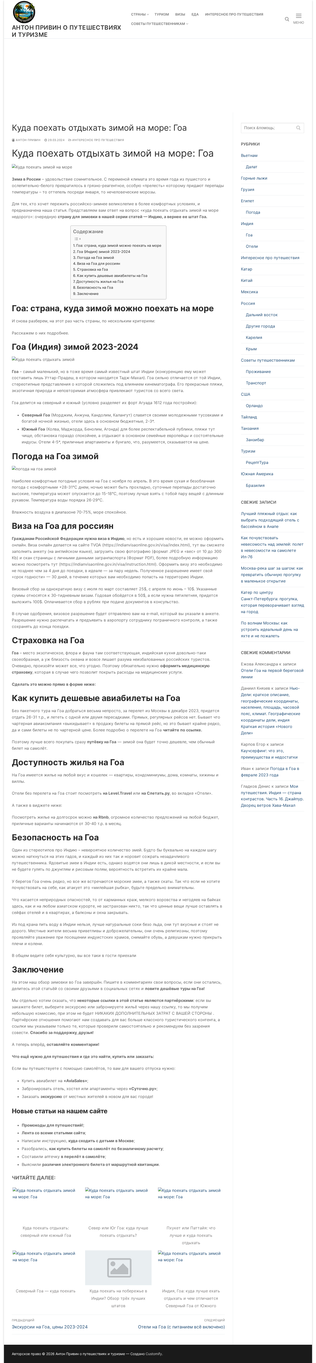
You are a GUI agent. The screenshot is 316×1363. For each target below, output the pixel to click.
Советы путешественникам (268, 360)
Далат (251, 166)
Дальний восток (262, 314)
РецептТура (257, 462)
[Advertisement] (158, 75)
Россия (248, 303)
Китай (247, 280)
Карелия (254, 337)
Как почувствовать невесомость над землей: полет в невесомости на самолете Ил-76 (272, 547)
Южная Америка (257, 473)
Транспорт (256, 382)
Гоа (249, 234)
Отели (252, 246)
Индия (247, 223)
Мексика (249, 291)
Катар (246, 269)
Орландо (254, 405)
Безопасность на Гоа (95, 287)
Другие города (260, 326)
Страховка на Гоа (92, 269)
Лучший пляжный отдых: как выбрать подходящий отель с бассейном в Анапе (270, 520)
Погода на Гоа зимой (95, 257)
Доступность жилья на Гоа (99, 281)
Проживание (258, 371)
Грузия (247, 189)
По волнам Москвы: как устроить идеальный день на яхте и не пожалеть (269, 629)
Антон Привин (27, 140)
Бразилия (255, 485)
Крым (251, 348)
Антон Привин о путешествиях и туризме (66, 31)
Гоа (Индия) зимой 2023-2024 (103, 251)
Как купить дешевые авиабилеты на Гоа (112, 275)
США (245, 394)
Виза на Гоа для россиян (98, 263)
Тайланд (249, 416)
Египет (247, 200)
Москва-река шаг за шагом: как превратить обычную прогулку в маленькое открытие (272, 574)
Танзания (250, 428)
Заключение (88, 293)
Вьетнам (249, 155)
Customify (154, 1354)
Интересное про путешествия (98, 140)
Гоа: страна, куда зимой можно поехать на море (118, 245)
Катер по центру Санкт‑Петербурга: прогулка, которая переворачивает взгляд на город (272, 602)
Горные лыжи (254, 178)
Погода (253, 212)
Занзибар (255, 439)
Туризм (248, 451)
